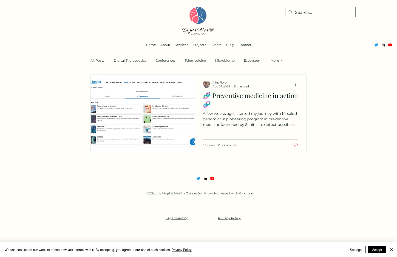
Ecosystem (252, 60)
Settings (356, 249)
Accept (377, 249)
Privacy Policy (229, 218)
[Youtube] (390, 45)
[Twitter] (376, 45)
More (275, 60)
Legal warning (177, 218)
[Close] (391, 249)
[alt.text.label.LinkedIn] (383, 45)
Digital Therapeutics (130, 60)
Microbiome (225, 60)
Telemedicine (195, 60)
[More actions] (297, 84)
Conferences (166, 60)
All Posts (98, 60)
